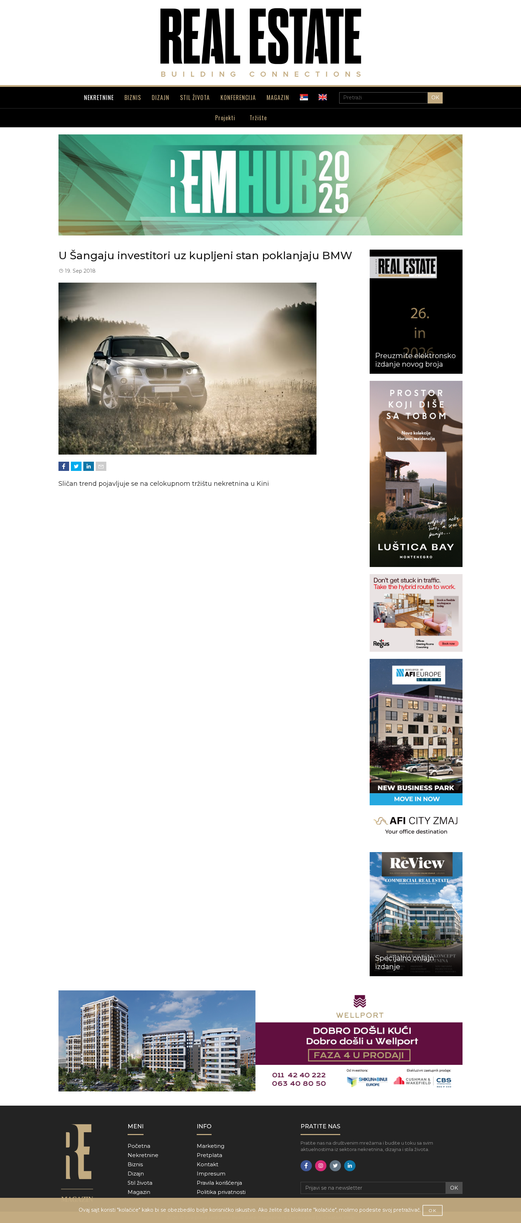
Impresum (211, 1173)
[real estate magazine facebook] (306, 1165)
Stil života (140, 1182)
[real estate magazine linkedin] (349, 1165)
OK (435, 97)
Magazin (139, 1192)
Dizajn (136, 1173)
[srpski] (304, 97)
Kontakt (207, 1164)
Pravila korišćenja (219, 1182)
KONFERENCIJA (238, 97)
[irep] (416, 752)
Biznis (135, 1164)
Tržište (258, 118)
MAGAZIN (278, 97)
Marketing (210, 1146)
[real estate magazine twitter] (335, 1165)
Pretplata (209, 1155)
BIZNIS (132, 97)
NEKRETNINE (99, 97)
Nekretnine (143, 1155)
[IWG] (416, 613)
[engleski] (322, 97)
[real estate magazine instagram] (320, 1165)
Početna (139, 1146)
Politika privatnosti (221, 1192)
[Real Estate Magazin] (260, 42)
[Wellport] (260, 1040)
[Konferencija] (260, 184)
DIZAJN (160, 97)
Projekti (225, 118)
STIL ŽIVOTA (195, 97)
